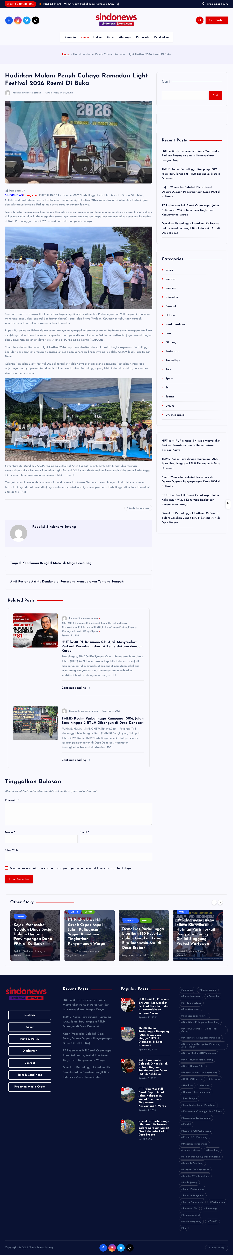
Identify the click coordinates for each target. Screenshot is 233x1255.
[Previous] (214, 906)
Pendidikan (161, 41)
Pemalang (213, 1154)
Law (168, 338)
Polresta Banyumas (193, 1200)
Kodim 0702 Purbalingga (197, 1135)
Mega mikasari (76, 960)
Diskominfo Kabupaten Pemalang (201, 1042)
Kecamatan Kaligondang (196, 1122)
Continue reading (74, 692)
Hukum (97, 41)
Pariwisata (143, 41)
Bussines (171, 292)
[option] (35, 939)
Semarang (211, 1213)
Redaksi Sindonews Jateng (26, 97)
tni (184, 1232)
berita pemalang (192, 1007)
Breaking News (191, 1013)
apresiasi (188, 994)
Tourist (170, 401)
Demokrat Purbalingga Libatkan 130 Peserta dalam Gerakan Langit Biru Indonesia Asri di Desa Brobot (191, 233)
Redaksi (29, 1019)
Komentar (12, 804)
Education (172, 301)
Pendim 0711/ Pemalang (196, 1180)
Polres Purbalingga (193, 1193)
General (171, 310)
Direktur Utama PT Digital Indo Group (199, 1034)
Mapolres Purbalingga (195, 1148)
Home (66, 59)
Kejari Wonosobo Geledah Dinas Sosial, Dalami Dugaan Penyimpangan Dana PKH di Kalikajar (191, 196)
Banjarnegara (208, 994)
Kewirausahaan (176, 328)
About (30, 1031)
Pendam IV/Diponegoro (196, 1174)
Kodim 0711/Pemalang (195, 1141)
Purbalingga (218, 1206)
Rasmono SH (190, 1213)
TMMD (213, 1226)
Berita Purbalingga (139, 512)
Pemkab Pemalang (193, 1167)
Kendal (187, 1129)
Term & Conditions (30, 1079)
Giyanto (215, 1083)
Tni (167, 392)
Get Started (216, 24)
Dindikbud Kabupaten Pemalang (201, 1026)
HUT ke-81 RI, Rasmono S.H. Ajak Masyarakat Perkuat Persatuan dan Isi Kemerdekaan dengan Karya (191, 160)
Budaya (171, 283)
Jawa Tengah (190, 1103)
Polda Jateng (190, 1187)
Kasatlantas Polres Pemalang (199, 1109)
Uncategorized (175, 419)
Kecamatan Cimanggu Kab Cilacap (202, 1116)
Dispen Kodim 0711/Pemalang (199, 1057)
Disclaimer (30, 1055)
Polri (168, 374)
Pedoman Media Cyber (29, 1091)
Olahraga (125, 41)
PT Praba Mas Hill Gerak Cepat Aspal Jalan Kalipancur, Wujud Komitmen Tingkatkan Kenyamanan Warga (190, 214)
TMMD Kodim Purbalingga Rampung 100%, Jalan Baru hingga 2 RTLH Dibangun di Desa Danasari (191, 178)
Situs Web (11, 854)
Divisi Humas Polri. (193, 1070)
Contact (30, 1067)
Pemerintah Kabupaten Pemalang (201, 1161)
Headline (188, 1090)
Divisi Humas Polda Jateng (198, 1064)
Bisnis (110, 41)
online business (191, 1154)
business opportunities (195, 1020)
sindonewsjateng (192, 1226)
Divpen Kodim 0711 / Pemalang (200, 1077)
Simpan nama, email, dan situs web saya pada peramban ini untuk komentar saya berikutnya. (71, 872)
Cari (166, 86)
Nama (10, 836)
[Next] (220, 906)
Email (84, 836)
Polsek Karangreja (193, 1206)
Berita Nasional (191, 1001)
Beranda (70, 41)
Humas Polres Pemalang (196, 1096)
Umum (85, 41)
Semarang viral (191, 1219)
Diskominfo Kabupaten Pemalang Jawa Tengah (200, 1049)
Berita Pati (215, 1001)
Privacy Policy (29, 1043)
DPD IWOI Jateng (192, 1083)
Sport (169, 383)
